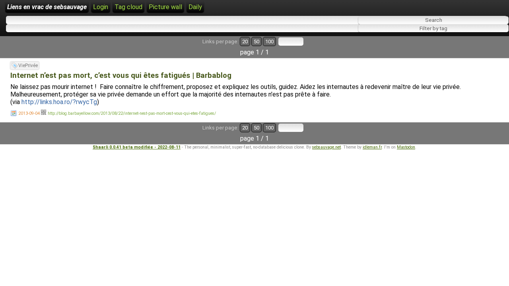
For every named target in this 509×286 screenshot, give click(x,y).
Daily (195, 7)
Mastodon (406, 147)
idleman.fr (372, 147)
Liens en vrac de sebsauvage (47, 7)
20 (245, 41)
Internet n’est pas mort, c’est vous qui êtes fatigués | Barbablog (120, 75)
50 (256, 41)
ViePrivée (28, 65)
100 (269, 41)
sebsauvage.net (326, 147)
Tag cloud (128, 7)
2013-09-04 (29, 113)
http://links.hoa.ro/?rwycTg (59, 102)
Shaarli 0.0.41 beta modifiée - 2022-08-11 (137, 147)
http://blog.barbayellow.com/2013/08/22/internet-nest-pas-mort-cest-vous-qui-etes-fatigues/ (132, 113)
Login (100, 7)
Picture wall (165, 7)
